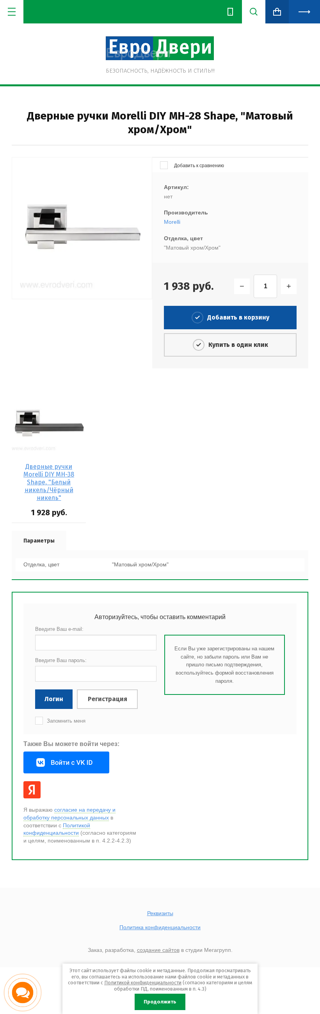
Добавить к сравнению (198, 165)
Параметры (39, 540)
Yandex (32, 789)
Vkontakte (66, 762)
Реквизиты (160, 913)
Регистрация (107, 699)
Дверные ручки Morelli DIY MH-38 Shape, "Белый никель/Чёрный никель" (48, 482)
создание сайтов (158, 950)
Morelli (172, 222)
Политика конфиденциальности (160, 927)
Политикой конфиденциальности (142, 982)
